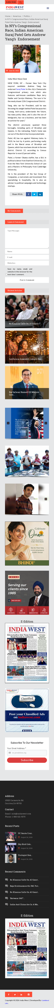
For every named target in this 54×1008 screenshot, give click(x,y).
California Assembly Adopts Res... (26, 359)
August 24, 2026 (26, 837)
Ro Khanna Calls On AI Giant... (24, 879)
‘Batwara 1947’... (17, 898)
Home (7, 16)
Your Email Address (16, 748)
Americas (17, 16)
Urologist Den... (25, 855)
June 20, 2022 (14, 71)
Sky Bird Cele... (25, 844)
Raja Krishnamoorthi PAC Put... (24, 886)
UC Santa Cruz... (25, 833)
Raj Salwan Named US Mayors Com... (24, 393)
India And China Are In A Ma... (24, 904)
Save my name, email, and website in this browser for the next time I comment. (20, 271)
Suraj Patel (21, 89)
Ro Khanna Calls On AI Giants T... (25, 323)
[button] (27, 423)
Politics (27, 16)
